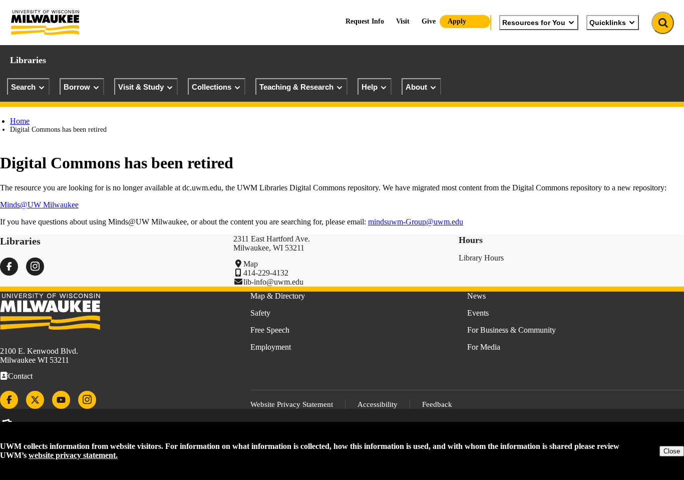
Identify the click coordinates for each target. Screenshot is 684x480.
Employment (270, 347)
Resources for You (533, 23)
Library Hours (481, 258)
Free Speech (269, 330)
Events (478, 313)
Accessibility (378, 404)
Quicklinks (607, 23)
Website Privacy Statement (291, 404)
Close (671, 451)
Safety (260, 313)
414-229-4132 (265, 273)
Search (23, 87)
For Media (483, 347)
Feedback (437, 404)
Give (429, 21)
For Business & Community (511, 330)
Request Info (365, 21)
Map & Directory (277, 296)
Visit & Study (141, 87)
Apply (457, 21)
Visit (403, 21)
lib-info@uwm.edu (273, 282)
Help (370, 87)
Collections (211, 87)
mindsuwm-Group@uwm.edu (415, 221)
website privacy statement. (73, 455)
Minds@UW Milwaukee (39, 204)
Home (20, 121)
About (416, 87)
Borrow (77, 87)
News (476, 296)
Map (250, 264)
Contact (20, 376)
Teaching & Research (296, 87)
